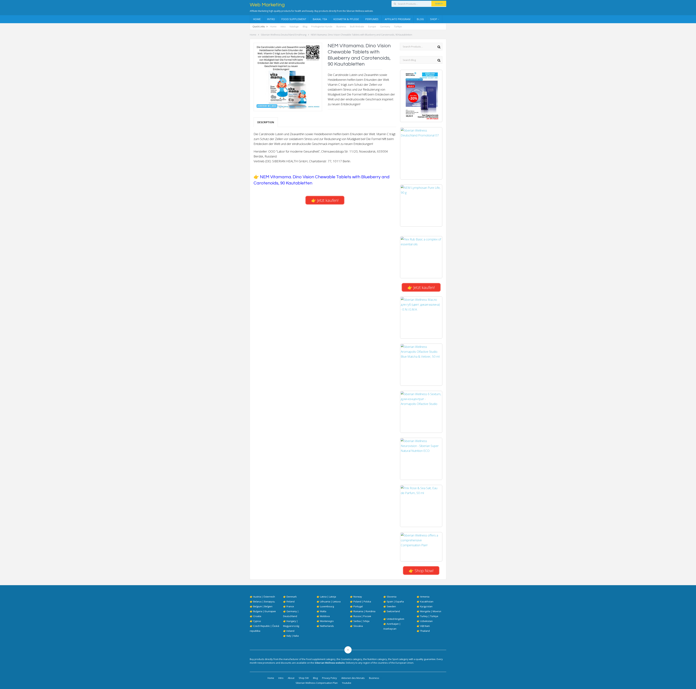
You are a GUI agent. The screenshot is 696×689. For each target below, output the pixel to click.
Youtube (346, 683)
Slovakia (358, 626)
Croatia (257, 616)
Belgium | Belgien (262, 606)
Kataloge (294, 26)
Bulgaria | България (264, 611)
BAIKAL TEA (320, 19)
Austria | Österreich (264, 596)
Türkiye (398, 26)
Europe (372, 26)
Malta (323, 611)
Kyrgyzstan (426, 606)
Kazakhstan (426, 601)
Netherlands (327, 626)
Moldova (325, 616)
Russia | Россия (362, 616)
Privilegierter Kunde (321, 26)
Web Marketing (267, 4)
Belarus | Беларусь (264, 601)
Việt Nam (425, 626)
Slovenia (391, 596)
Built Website (357, 26)
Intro (283, 26)
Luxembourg (327, 606)
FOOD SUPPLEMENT (293, 19)
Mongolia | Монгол (430, 611)
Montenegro (327, 621)
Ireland (290, 630)
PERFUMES (371, 19)
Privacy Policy (329, 678)
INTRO (271, 19)
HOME (257, 19)
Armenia (424, 596)
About (291, 678)
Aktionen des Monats (353, 678)
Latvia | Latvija (328, 596)
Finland (291, 601)
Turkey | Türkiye (429, 616)
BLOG (420, 19)
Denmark (292, 596)
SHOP (433, 19)
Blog (305, 26)
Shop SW (304, 678)
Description (265, 122)
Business (341, 26)
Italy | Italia (293, 635)
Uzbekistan (426, 621)
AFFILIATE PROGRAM (397, 19)
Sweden (391, 606)
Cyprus (257, 621)
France (290, 606)
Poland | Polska (362, 601)
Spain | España (395, 601)
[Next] (435, 96)
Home (273, 26)
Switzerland (393, 611)
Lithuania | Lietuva (330, 601)
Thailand (425, 630)
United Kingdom (395, 619)
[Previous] (407, 96)
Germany (385, 26)
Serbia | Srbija (361, 621)
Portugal (358, 606)
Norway (357, 596)
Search (439, 3)
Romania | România (364, 611)
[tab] (266, 122)
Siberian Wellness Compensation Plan (317, 683)
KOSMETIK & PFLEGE (346, 19)
